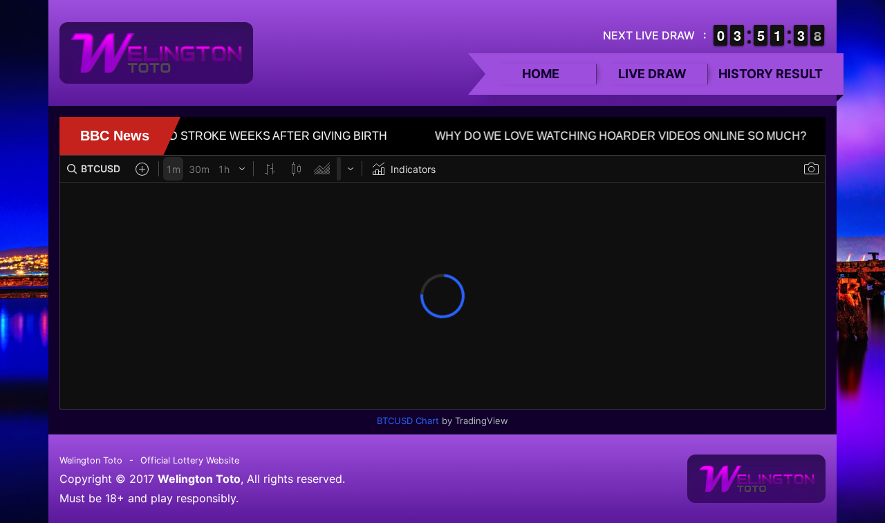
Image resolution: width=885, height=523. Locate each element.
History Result (770, 73)
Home (540, 73)
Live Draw (652, 73)
